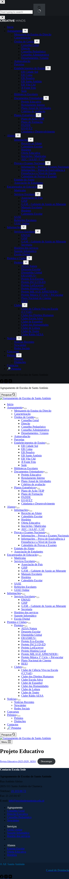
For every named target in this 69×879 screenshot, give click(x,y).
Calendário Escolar (31, 516)
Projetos (18, 625)
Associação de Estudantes (28, 551)
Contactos (12, 724)
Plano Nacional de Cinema (36, 660)
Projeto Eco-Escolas (32, 641)
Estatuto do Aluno (24, 548)
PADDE (26, 497)
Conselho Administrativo (35, 429)
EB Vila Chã (28, 458)
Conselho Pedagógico (33, 426)
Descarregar (46, 761)
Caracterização (22, 413)
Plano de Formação (32, 493)
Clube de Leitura (30, 689)
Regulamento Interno (33, 477)
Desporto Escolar (31, 631)
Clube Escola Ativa (32, 679)
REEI (24, 663)
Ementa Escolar (16, 848)
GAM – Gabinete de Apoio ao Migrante (43, 570)
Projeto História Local (33, 650)
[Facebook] (2, 877)
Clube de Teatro (30, 692)
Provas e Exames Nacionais (29, 532)
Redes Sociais (22, 708)
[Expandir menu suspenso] (25, 408)
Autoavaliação (22, 436)
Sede (24, 465)
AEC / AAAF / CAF (33, 529)
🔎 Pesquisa (14, 727)
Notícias (11, 698)
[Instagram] (6, 877)
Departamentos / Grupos (34, 433)
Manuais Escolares (31, 574)
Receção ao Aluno (31, 513)
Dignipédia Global (31, 634)
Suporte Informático (25, 615)
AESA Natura (29, 628)
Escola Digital (22, 618)
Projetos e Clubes (17, 622)
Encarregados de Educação (22, 554)
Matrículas (20, 557)
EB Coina (26, 449)
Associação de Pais (32, 564)
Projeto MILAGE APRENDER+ (40, 654)
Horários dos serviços (26, 612)
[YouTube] (10, 877)
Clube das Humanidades (34, 686)
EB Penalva (27, 452)
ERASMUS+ (28, 638)
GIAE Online (21, 590)
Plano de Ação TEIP (32, 490)
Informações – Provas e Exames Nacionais (45, 535)
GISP (24, 567)
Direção (25, 423)
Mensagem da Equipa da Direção (32, 410)
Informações (21, 509)
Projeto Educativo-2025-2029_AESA (18, 761)
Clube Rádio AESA (32, 695)
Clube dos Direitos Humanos (37, 676)
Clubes (18, 666)
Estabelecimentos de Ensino (29, 442)
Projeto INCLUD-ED (33, 644)
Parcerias (19, 439)
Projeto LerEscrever (32, 647)
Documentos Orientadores (28, 471)
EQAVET (27, 500)
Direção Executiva (17, 813)
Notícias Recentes (24, 702)
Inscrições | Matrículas (33, 525)
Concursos (13, 711)
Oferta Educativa (30, 522)
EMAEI (25, 599)
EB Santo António (31, 455)
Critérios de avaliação (33, 484)
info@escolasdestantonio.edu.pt (26, 800)
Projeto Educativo (31, 474)
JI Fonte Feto (28, 461)
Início (10, 404)
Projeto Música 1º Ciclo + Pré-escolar (42, 657)
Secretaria (26, 609)
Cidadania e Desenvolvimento (38, 503)
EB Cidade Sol (29, 445)
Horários (26, 519)
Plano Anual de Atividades (36, 481)
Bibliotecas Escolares (26, 468)
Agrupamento (14, 407)
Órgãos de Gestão (24, 417)
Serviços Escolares (24, 561)
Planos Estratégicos (25, 487)
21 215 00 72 (18, 791)
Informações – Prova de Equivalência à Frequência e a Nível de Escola (43, 540)
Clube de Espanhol (31, 682)
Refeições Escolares (25, 586)
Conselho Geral (30, 420)
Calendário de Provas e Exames (39, 545)
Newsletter (20, 705)
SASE (17, 583)
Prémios (11, 714)
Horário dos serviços (18, 836)
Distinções (20, 721)
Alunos (11, 506)
